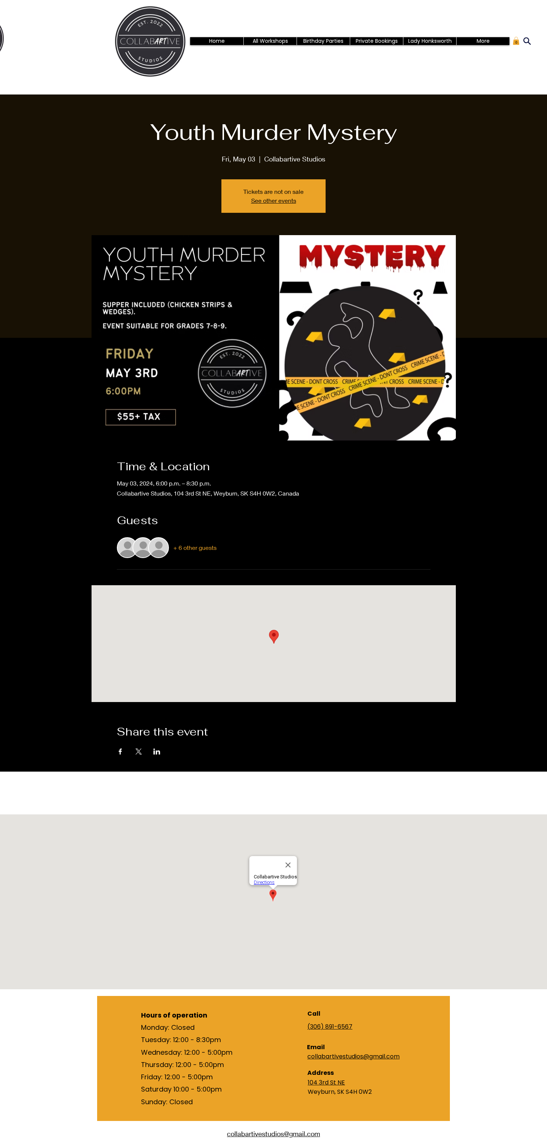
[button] (516, 41)
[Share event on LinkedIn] (156, 751)
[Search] (527, 41)
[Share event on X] (138, 751)
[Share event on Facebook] (120, 751)
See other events (273, 200)
